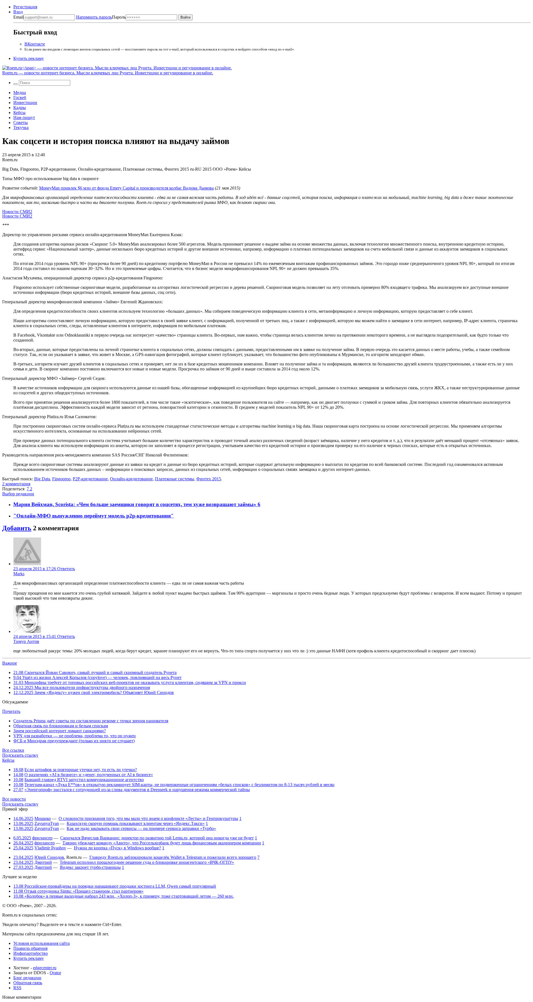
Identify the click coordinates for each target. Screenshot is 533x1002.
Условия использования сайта (41, 943)
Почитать (11, 711)
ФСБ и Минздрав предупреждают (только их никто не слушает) (74, 740)
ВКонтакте (34, 44)
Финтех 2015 (208, 478)
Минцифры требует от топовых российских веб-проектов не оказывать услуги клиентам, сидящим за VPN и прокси (129, 682)
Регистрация (25, 6)
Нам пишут (24, 117)
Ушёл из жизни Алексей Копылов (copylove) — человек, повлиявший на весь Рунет (97, 677)
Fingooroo (61, 478)
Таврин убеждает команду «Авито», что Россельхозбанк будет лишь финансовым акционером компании (161, 843)
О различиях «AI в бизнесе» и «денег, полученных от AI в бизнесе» (88, 774)
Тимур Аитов (26, 641)
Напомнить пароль (94, 17)
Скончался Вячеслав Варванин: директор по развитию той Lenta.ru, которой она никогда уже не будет (157, 838)
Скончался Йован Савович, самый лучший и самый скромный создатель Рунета (95, 672)
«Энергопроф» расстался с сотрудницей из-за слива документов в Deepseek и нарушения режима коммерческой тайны (137, 789)
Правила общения (30, 948)
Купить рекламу (28, 58)
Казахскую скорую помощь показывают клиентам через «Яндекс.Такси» (136, 823)
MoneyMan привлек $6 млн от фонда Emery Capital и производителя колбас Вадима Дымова (126, 188)
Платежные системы (174, 478)
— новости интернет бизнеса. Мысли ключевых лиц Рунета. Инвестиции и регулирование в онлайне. (107, 72)
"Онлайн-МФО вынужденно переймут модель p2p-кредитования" (93, 516)
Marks (18, 573)
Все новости (14, 799)
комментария (16, 483)
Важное (9, 663)
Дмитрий (43, 862)
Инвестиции (25, 102)
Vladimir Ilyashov (50, 847)
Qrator (55, 972)
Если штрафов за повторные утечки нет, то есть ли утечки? (80, 769)
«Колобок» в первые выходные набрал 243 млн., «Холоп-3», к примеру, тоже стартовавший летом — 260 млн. (123, 896)
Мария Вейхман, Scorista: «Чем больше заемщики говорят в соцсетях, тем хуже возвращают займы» (135, 504)
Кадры (19, 107)
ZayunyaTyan (46, 823)
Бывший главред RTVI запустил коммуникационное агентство (84, 779)
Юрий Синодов (49, 857)
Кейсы (19, 112)
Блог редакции (27, 977)
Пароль (101, 17)
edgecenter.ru (44, 967)
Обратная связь (27, 982)
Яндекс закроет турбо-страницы (90, 867)
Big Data (42, 478)
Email (18, 17)
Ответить (66, 568)
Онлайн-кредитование (131, 478)
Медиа (19, 92)
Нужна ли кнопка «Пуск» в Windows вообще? (117, 847)
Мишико (42, 818)
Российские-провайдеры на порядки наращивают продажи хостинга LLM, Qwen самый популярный (114, 886)
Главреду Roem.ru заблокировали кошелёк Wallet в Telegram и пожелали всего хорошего (172, 857)
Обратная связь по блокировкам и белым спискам (60, 725)
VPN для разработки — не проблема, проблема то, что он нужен (74, 735)
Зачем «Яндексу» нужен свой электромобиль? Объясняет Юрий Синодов (93, 692)
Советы (20, 122)
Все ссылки (13, 750)
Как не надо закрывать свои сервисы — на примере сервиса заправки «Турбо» (141, 828)
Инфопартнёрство (30, 953)
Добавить (16, 528)
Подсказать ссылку (20, 755)
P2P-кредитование (90, 478)
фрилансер (42, 838)
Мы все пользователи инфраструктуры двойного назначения (81, 687)
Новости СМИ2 (17, 211)
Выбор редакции (18, 493)
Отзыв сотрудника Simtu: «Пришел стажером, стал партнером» (78, 891)
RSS (17, 987)
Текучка (21, 127)
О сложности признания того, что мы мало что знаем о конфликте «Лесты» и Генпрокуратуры (148, 818)
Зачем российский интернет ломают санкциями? (59, 730)
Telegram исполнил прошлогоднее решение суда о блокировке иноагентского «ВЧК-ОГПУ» (147, 862)
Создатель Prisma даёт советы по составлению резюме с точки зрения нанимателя (90, 720)
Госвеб (19, 97)
